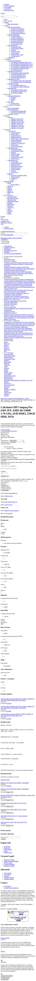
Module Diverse (8, 377)
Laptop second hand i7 (17, 31)
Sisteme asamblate (17, 93)
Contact (3, 13)
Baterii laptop (10, 204)
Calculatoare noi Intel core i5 (19, 90)
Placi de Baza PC (16, 140)
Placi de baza (14, 275)
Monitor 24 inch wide (17, 123)
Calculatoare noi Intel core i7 (19, 91)
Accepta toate (4, 979)
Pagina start (4, 398)
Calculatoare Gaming (13, 83)
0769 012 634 (8, 504)
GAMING (7, 252)
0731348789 (7, 886)
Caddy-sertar (15, 161)
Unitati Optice (7, 392)
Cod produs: (4, 431)
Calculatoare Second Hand (14, 71)
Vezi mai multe (15, 56)
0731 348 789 (8, 513)
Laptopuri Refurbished (13, 34)
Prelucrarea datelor (9, 10)
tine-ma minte (6, 241)
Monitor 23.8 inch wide (17, 122)
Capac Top (29, 380)
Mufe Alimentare (8, 379)
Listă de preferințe (9, 228)
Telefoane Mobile (8, 181)
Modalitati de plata (7, 459)
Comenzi (6, 227)
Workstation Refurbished (14, 96)
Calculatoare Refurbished (14, 60)
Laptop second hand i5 (17, 30)
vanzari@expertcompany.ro (11, 888)
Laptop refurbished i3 (17, 38)
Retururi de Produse (9, 866)
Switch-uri (14, 178)
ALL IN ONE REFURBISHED (12, 253)
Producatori (7, 848)
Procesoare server (16, 167)
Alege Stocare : (5, 440)
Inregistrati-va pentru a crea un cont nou (11, 238)
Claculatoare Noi (11, 88)
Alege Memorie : (5, 442)
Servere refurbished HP (18, 112)
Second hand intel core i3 (18, 74)
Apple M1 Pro (8, 246)
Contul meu (7, 846)
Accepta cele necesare (6, 975)
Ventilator (6, 394)
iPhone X (9, 190)
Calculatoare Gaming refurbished (20, 86)
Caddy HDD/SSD (16, 142)
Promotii (6, 22)
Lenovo (13, 97)
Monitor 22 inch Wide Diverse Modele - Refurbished (15, 783)
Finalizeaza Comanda (6, 222)
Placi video (10, 102)
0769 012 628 (8, 496)
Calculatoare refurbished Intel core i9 (21, 62)
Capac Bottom (14, 380)
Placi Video (15, 134)
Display (13, 50)
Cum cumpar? (7, 7)
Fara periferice (10, 447)
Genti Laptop (15, 53)
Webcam (6, 395)
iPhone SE (10, 186)
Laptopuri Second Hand (13, 27)
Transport (6, 4)
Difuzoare (10, 210)
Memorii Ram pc (16, 137)
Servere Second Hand (13, 108)
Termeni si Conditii (9, 859)
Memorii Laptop (11, 200)
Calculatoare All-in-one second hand (21, 80)
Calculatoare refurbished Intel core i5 (22, 65)
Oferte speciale (8, 849)
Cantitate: (3, 471)
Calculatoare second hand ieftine (20, 73)
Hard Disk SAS (15, 164)
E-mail (2, 233)
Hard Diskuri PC (16, 132)
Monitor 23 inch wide (17, 120)
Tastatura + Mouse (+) (14, 448)
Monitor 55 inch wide (17, 128)
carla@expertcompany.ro (10, 493)
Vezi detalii (8, 703)
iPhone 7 (9, 187)
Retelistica (10, 174)
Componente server (12, 160)
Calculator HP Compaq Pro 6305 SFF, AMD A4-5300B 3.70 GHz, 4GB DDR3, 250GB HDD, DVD (17, 714)
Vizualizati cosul (5, 221)
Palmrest (6, 382)
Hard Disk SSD (16, 135)
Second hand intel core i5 (18, 76)
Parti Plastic (7, 380)
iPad (8, 193)
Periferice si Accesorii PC (18, 143)
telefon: (3, 496)
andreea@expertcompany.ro (11, 510)
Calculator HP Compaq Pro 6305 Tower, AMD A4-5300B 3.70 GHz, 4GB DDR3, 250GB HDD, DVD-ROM (17, 699)
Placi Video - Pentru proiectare (20, 138)
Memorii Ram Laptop (17, 54)
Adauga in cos (4, 476)
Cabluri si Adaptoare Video (19, 175)
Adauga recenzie (5, 429)
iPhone (9, 183)
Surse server (14, 172)
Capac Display (22, 380)
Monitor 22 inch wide (17, 119)
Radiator (6, 388)
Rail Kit (13, 171)
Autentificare (4, 231)
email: (2, 493)
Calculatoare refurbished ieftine (20, 68)
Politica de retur (18, 459)
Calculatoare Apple (17, 70)
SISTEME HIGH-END (10, 250)
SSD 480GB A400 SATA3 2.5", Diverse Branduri (14, 816)
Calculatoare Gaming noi (18, 85)
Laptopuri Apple (15, 36)
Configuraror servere (9, 311)
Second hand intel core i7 (18, 77)
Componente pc (8, 322)
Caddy (9, 209)
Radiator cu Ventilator (10, 389)
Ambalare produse (9, 879)
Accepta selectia (5, 977)
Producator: (4, 432)
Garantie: (3, 436)
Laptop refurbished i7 (17, 41)
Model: (3, 434)
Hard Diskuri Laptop (12, 198)
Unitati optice (24, 327)
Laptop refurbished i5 (17, 39)
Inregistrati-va (11, 231)
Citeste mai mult (5, 938)
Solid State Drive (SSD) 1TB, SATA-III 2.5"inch (14, 822)
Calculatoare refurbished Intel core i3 (22, 64)
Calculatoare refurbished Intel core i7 (22, 67)
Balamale (9, 203)
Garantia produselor (9, 6)
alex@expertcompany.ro (10, 502)
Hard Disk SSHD (16, 47)
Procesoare (14, 145)
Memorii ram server (17, 166)
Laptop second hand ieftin (18, 33)
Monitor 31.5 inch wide (17, 126)
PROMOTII (7, 249)
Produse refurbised (9, 877)
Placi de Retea (15, 177)
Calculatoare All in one (13, 79)
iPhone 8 (9, 189)
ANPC (6, 851)
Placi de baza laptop (9, 385)
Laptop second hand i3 (17, 28)
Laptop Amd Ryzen (16, 44)
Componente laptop (17, 42)
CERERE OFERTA (9, 247)
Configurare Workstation (10, 304)
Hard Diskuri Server (16, 163)
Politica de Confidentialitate (11, 861)
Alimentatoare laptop (17, 48)
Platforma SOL (8, 852)
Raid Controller (15, 169)
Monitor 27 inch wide (17, 125)
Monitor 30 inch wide (9, 319)
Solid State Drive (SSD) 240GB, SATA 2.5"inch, (14, 809)
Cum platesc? (7, 9)
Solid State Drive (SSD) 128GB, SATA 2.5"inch (13, 803)
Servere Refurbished (12, 109)
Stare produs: (4, 437)
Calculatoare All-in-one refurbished (21, 82)
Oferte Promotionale (12, 24)
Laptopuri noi (11, 57)
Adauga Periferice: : (6, 444)
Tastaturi (20, 275)
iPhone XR (10, 192)
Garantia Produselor (9, 864)
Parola (2, 235)
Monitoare (6, 314)
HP (12, 100)
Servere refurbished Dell (18, 111)
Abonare (3, 839)
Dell (13, 99)
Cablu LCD (10, 207)
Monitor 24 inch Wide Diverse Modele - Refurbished (15, 789)
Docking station (15, 51)
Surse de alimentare (17, 146)
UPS (12, 180)
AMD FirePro (15, 103)
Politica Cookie (8, 863)
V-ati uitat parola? (8, 235)
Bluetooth (10, 206)
